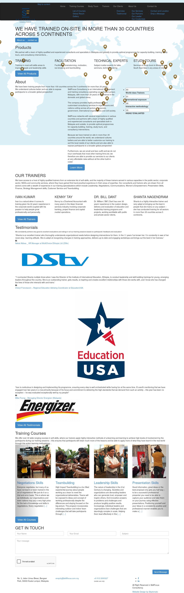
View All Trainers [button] (26, 219)
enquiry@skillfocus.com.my (67, 578)
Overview (121, 11)
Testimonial (121, 13)
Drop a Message (158, 13)
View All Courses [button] (27, 519)
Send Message (160, 572)
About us (21, 40)
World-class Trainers (135, 92)
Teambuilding (65, 482)
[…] (45, 506)
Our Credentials (138, 19)
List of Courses (79, 11)
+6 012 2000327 (101, 578)
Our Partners (137, 13)
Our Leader (137, 16)
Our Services (137, 11)
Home (62, 6)
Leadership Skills (106, 482)
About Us (132, 6)
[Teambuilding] (72, 461)
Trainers (105, 6)
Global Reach (78, 13)
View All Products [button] (27, 73)
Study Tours (93, 6)
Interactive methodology (137, 106)
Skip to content (43, 4)
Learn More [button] (76, 167)
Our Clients (118, 6)
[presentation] (138, 89)
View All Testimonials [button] (29, 425)
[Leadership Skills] (111, 461)
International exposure (136, 99)
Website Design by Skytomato (145, 591)
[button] (26, 481)
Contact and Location (160, 11)
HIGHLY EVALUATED (135, 113)
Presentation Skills (145, 482)
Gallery (76, 16)
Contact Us (152, 6)
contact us (32, 40)
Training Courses (76, 6)
